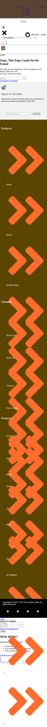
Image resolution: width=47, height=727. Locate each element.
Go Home (4, 81)
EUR (27, 14)
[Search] (4, 42)
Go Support (13, 81)
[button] (3, 48)
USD (22, 7)
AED (27, 9)
